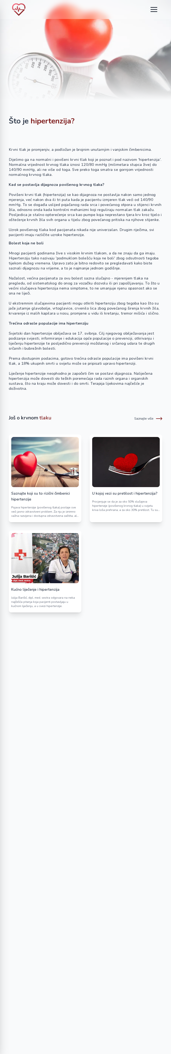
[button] (154, 9)
